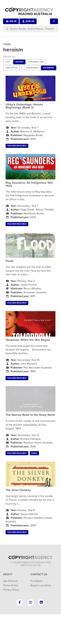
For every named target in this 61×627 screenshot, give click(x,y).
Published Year (36, 62)
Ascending (48, 68)
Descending (32, 68)
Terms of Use (10, 585)
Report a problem (40, 585)
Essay (34, 453)
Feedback (36, 581)
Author (19, 62)
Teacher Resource (17, 146)
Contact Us (38, 574)
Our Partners (10, 581)
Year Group (11, 68)
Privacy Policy (11, 590)
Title (8, 62)
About (7, 574)
